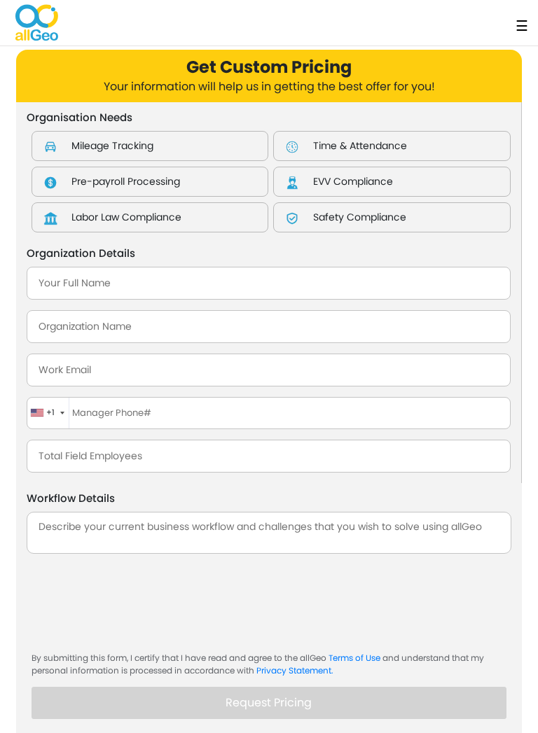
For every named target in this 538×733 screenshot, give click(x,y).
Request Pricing (269, 702)
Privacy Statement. (294, 670)
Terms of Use (354, 658)
